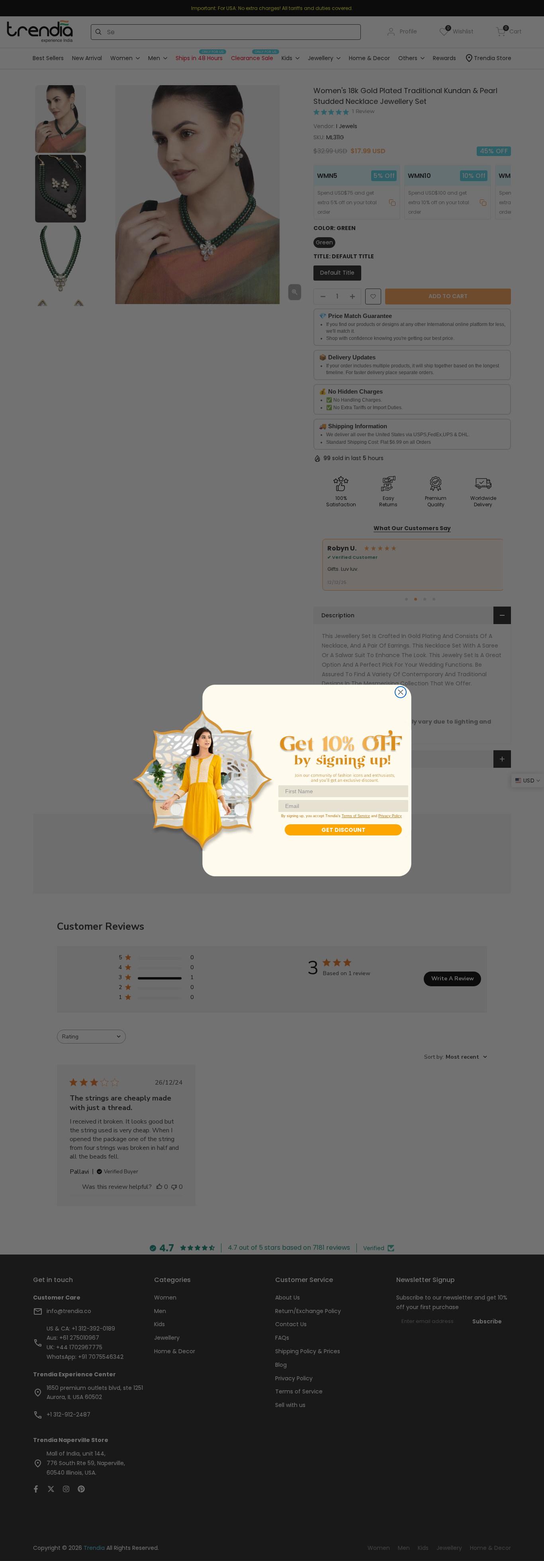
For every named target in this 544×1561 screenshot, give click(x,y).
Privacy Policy (390, 816)
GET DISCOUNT (343, 830)
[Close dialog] (400, 692)
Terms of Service (356, 816)
